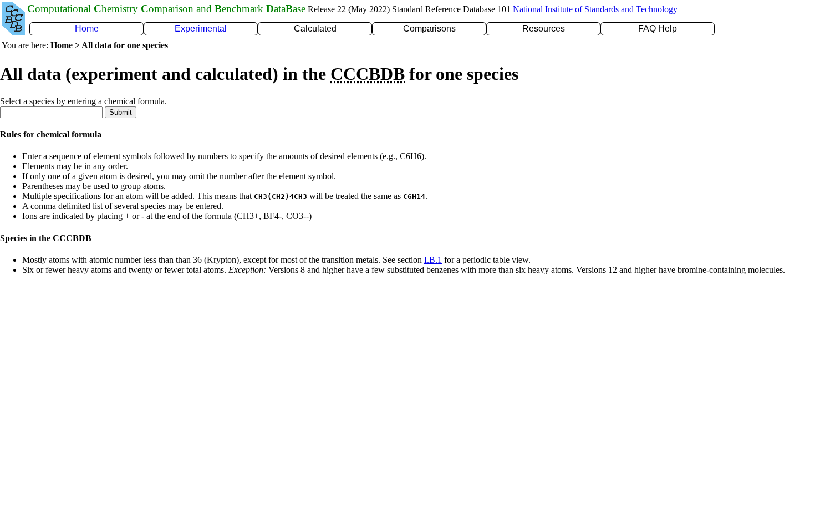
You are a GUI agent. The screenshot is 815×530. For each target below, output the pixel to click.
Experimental (201, 28)
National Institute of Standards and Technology (595, 9)
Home (87, 28)
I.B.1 (433, 259)
